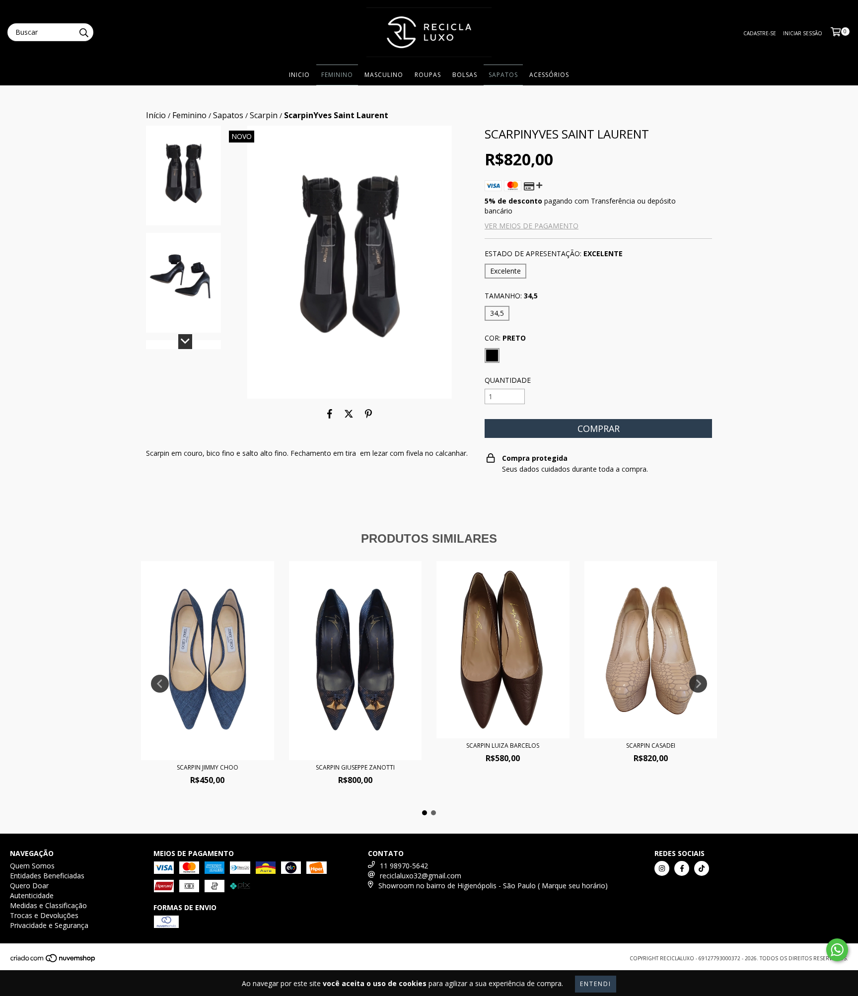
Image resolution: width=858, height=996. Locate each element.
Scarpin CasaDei (650, 745)
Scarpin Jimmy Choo (207, 767)
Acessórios (549, 75)
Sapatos (503, 75)
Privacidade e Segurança (49, 925)
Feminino (337, 75)
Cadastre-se (759, 33)
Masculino (383, 75)
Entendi (595, 984)
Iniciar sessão (802, 33)
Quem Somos (32, 865)
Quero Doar (29, 885)
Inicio (299, 75)
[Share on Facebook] (329, 414)
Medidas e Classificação (48, 905)
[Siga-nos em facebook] (681, 868)
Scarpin (264, 115)
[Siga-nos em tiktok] (701, 868)
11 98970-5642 (404, 865)
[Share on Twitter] (349, 414)
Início (156, 115)
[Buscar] (83, 32)
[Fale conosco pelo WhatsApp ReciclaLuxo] (837, 949)
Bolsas (464, 75)
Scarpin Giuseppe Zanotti (355, 767)
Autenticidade (32, 895)
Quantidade (508, 380)
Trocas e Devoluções (44, 915)
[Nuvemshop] (53, 961)
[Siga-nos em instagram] (661, 868)
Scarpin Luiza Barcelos (502, 745)
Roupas (428, 75)
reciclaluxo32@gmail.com (420, 875)
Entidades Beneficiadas (47, 875)
